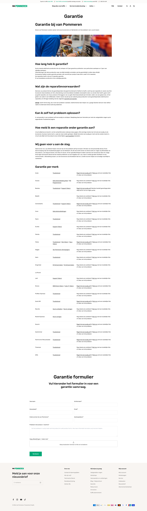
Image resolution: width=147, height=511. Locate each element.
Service (121, 478)
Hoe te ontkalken (57, 309)
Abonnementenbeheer (125, 487)
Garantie (92, 484)
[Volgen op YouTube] (21, 500)
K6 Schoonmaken (69, 265)
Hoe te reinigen (68, 309)
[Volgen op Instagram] (17, 500)
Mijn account (122, 472)
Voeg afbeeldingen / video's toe (39, 439)
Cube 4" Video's (69, 286)
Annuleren (93, 489)
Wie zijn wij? (67, 475)
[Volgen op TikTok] (25, 500)
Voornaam (32, 401)
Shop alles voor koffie (58, 6)
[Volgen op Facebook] (13, 500)
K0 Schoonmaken (58, 265)
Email (76, 409)
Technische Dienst (69, 478)
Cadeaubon (122, 481)
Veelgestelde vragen (96, 472)
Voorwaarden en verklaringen (98, 478)
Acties (91, 6)
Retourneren (94, 487)
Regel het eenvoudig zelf (84, 173)
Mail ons (95, 173)
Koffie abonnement (95, 492)
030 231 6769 (103, 1)
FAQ (112, 6)
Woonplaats (33, 409)
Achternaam (78, 401)
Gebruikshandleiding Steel (60, 180)
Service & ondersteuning (77, 6)
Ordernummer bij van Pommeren (39, 417)
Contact (120, 6)
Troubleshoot (56, 173)
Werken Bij (67, 484)
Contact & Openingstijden (71, 472)
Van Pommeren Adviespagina (61, 249)
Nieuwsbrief (122, 484)
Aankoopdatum (78, 417)
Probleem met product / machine (39, 424)
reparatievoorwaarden (70, 98)
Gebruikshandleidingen (59, 211)
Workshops (93, 475)
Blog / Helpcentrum (96, 481)
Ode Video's (64, 242)
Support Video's (66, 188)
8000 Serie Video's (58, 286)
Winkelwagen (122, 475)
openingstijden (70, 136)
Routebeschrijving (69, 481)
